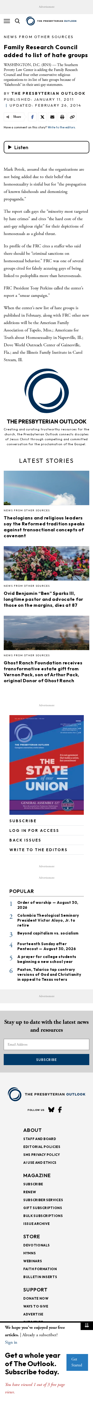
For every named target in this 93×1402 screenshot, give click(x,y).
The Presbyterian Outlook (48, 93)
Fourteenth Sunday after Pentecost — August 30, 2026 (46, 946)
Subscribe (46, 1059)
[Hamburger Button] (7, 21)
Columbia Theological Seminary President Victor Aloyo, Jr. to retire (48, 920)
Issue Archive (36, 1224)
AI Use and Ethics (40, 1163)
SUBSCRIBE (23, 820)
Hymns (29, 1253)
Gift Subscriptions (42, 1208)
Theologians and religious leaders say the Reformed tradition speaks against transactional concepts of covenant (44, 526)
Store (31, 1236)
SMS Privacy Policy (41, 1155)
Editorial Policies (42, 1147)
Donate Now (36, 1298)
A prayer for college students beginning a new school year (46, 959)
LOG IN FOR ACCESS (34, 830)
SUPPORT (35, 1289)
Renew (29, 1192)
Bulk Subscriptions (43, 1216)
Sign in (11, 1342)
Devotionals (36, 1245)
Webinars (32, 1261)
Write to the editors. (62, 127)
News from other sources (39, 36)
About (32, 1130)
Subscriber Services (43, 1200)
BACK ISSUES (25, 840)
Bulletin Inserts (40, 1277)
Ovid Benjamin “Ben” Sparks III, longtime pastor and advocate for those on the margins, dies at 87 (43, 599)
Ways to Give (35, 1306)
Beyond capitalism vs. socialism (48, 933)
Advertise (33, 1314)
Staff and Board (39, 1139)
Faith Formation (40, 1269)
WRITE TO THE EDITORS (38, 849)
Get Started (76, 1362)
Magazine (37, 1175)
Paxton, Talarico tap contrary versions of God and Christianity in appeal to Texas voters (49, 974)
